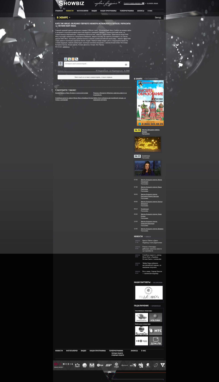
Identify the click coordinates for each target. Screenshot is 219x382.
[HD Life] (100, 365)
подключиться (156, 305)
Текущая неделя (117, 353)
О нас (150, 11)
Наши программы (108, 11)
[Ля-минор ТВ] (140, 365)
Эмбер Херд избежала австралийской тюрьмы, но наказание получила (151, 265)
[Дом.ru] (155, 345)
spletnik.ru (66, 47)
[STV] (162, 365)
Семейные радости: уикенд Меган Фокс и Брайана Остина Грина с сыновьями (151, 257)
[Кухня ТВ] (77, 365)
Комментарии (64, 53)
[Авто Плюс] (109, 365)
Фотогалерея (82, 11)
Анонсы (140, 11)
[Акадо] (141, 345)
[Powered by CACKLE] (126, 53)
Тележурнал (146, 156)
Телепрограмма (127, 11)
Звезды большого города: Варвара (152, 229)
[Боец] (84, 365)
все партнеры (157, 282)
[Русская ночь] (148, 365)
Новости (69, 11)
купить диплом (135, 3)
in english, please (152, 3)
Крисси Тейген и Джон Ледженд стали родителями (71, 93)
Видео (94, 11)
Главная (59, 11)
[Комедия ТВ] (124, 365)
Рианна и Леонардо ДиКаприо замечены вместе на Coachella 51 (152, 249)
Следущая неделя (117, 355)
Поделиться (103, 70)
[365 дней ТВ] (155, 365)
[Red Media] (63, 364)
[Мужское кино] (92, 365)
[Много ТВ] (133, 365)
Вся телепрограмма (151, 78)
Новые (61, 70)
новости (148, 236)
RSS (127, 70)
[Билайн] (141, 335)
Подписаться (117, 70)
